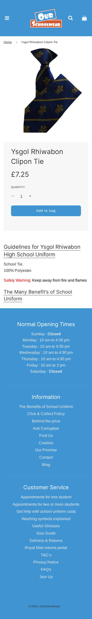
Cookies (46, 443)
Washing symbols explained (46, 519)
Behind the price (46, 421)
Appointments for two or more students (46, 504)
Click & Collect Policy (46, 414)
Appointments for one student (46, 497)
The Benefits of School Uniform (46, 407)
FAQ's (46, 569)
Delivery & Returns (46, 540)
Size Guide (46, 533)
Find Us (46, 435)
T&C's (46, 555)
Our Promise (46, 450)
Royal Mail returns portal (46, 548)
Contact (46, 457)
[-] (12, 196)
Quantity (18, 187)
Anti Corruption (46, 428)
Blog (46, 465)
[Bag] (84, 18)
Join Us (46, 577)
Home (8, 42)
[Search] (70, 18)
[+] (30, 196)
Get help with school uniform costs (46, 511)
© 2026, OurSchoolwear (44, 606)
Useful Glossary (46, 526)
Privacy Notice (46, 562)
